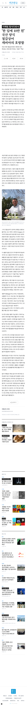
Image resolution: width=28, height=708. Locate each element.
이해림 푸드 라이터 (6, 52)
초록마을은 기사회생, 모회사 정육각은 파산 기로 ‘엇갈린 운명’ (8, 605)
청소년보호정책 (5, 700)
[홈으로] (13, 691)
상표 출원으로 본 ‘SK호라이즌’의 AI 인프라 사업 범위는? (8, 555)
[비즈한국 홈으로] (13, 3)
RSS (18, 700)
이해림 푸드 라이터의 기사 (7, 422)
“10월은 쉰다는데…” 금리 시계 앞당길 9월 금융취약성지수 (8, 591)
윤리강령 (10, 695)
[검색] (6, 3)
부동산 (17, 7)
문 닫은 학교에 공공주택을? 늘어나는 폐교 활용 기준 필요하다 (9, 567)
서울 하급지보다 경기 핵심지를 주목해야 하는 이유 (9, 618)
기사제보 (15, 695)
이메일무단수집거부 (17, 698)
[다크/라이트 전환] (3, 3)
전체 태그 (22, 700)
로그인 (23, 3)
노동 (24, 7)
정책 (20, 7)
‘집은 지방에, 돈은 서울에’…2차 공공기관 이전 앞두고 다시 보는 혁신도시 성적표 (7, 646)
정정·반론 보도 (12, 700)
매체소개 (4, 695)
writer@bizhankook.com (7, 411)
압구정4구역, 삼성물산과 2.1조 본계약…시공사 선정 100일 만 (9, 632)
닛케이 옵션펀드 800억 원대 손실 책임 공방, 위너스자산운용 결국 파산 (8, 541)
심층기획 (6, 7)
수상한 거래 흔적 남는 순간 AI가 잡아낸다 (8, 579)
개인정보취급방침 (9, 698)
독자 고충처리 (21, 695)
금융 (13, 7)
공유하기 (14, 402)
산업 (10, 7)
